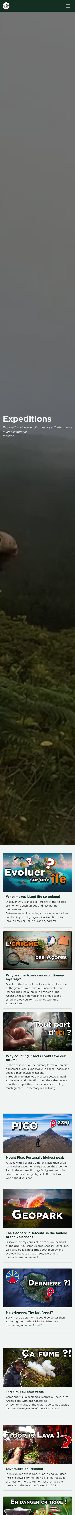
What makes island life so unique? (33, 897)
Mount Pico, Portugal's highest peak (35, 1157)
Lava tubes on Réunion (24, 1469)
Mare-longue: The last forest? (29, 1312)
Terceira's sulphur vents (25, 1392)
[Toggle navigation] (68, 5)
